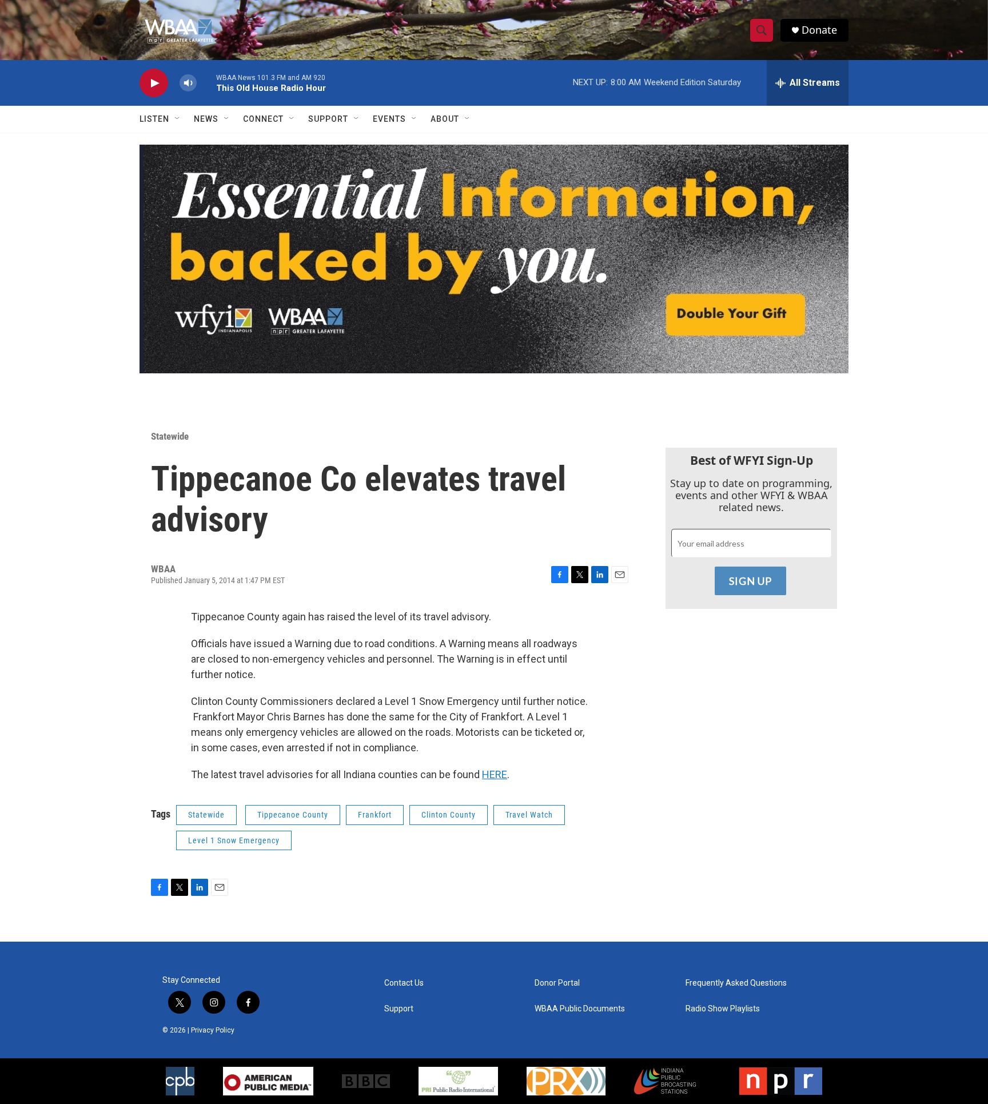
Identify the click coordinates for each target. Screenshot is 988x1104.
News (206, 118)
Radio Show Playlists (723, 1009)
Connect (263, 118)
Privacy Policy (212, 1030)
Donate (819, 30)
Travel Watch (529, 814)
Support (328, 118)
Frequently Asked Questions (736, 983)
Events (389, 118)
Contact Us (404, 983)
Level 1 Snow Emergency (234, 840)
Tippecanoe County (292, 814)
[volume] (188, 83)
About (445, 118)
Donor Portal (557, 983)
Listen (154, 118)
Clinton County (448, 814)
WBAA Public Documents (580, 1009)
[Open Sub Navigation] (177, 118)
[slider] (206, 83)
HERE (494, 774)
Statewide (170, 436)
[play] (154, 83)
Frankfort (375, 814)
